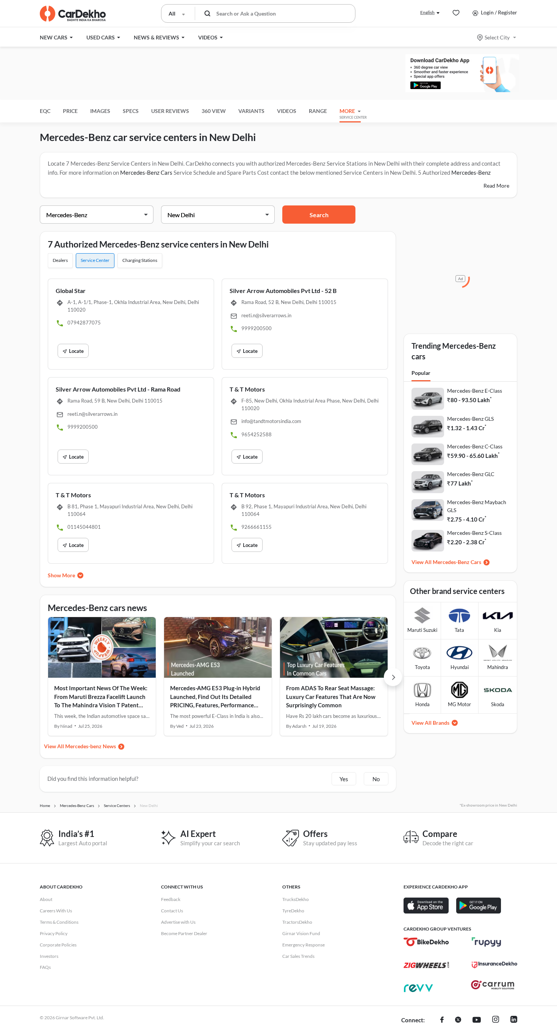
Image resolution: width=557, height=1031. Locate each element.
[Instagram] (495, 1020)
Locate (76, 351)
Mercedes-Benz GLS (470, 418)
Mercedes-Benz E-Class (474, 390)
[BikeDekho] (426, 941)
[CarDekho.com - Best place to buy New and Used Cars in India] (73, 14)
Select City (497, 37)
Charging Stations (139, 260)
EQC (45, 111)
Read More (496, 185)
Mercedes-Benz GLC (470, 474)
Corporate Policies (58, 945)
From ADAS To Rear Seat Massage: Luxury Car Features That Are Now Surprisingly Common (331, 696)
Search (319, 214)
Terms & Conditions (59, 922)
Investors (49, 956)
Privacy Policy (53, 933)
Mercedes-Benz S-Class (474, 533)
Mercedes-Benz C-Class (474, 446)
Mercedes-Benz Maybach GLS (476, 506)
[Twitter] (458, 1020)
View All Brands (430, 722)
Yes (344, 779)
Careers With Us (56, 910)
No (376, 779)
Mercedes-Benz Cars (146, 172)
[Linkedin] (513, 1020)
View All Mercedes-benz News (80, 746)
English (427, 12)
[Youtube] (477, 1020)
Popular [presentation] (420, 373)
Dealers (60, 260)
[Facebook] (442, 1020)
